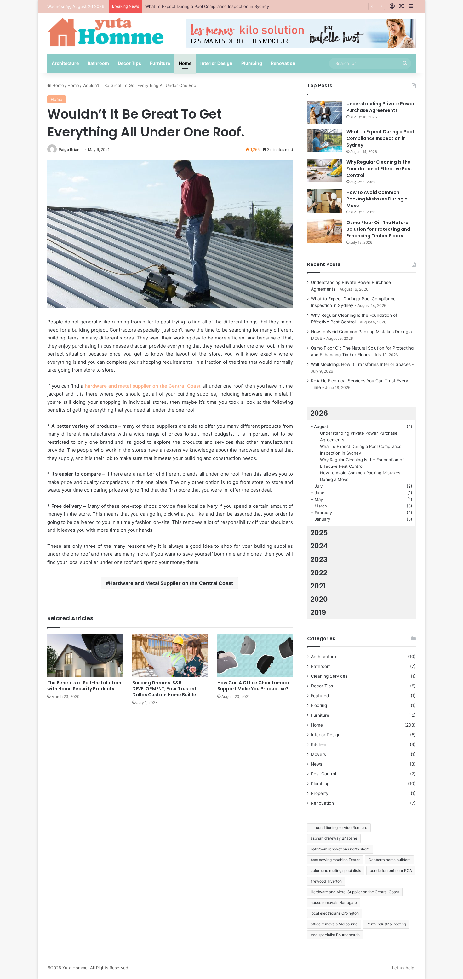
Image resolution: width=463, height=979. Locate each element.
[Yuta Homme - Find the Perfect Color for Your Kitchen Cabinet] (105, 32)
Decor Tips (129, 63)
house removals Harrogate (334, 902)
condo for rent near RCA (391, 870)
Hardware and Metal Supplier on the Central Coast (171, 583)
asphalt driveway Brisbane (334, 838)
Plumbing (251, 63)
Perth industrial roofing (386, 924)
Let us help (403, 967)
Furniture (160, 63)
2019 (318, 612)
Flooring (319, 705)
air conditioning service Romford (339, 827)
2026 (319, 413)
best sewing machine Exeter (335, 859)
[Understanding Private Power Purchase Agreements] (324, 112)
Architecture (65, 63)
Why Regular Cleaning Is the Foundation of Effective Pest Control (379, 168)
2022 (318, 573)
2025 (319, 533)
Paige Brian (69, 149)
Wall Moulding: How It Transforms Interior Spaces (361, 364)
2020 (319, 599)
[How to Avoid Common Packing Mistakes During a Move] (324, 201)
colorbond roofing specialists (336, 870)
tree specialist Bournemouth (335, 934)
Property (320, 793)
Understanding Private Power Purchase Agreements (380, 107)
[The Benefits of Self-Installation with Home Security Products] (85, 655)
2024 (319, 546)
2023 (319, 559)
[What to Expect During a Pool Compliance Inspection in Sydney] (324, 140)
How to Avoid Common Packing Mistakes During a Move (377, 199)
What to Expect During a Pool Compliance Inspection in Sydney (380, 138)
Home (185, 63)
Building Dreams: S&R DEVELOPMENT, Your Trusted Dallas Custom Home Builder (165, 689)
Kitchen (318, 744)
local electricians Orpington (335, 913)
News (316, 764)
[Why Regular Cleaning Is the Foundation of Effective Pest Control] (324, 170)
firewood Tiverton (326, 881)
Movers (318, 754)
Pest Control (323, 773)
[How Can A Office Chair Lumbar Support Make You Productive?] (255, 655)
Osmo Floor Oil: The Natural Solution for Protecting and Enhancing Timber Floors (378, 229)
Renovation (283, 63)
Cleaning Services (329, 676)
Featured (320, 695)
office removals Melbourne (334, 924)
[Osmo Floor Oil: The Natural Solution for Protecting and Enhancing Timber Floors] (324, 231)
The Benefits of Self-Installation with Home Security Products (84, 686)
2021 (318, 586)
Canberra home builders (389, 859)
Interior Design (216, 63)
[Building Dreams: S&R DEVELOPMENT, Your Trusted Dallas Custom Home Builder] (170, 655)
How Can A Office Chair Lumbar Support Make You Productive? (253, 686)
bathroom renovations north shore (340, 849)
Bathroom (98, 63)
